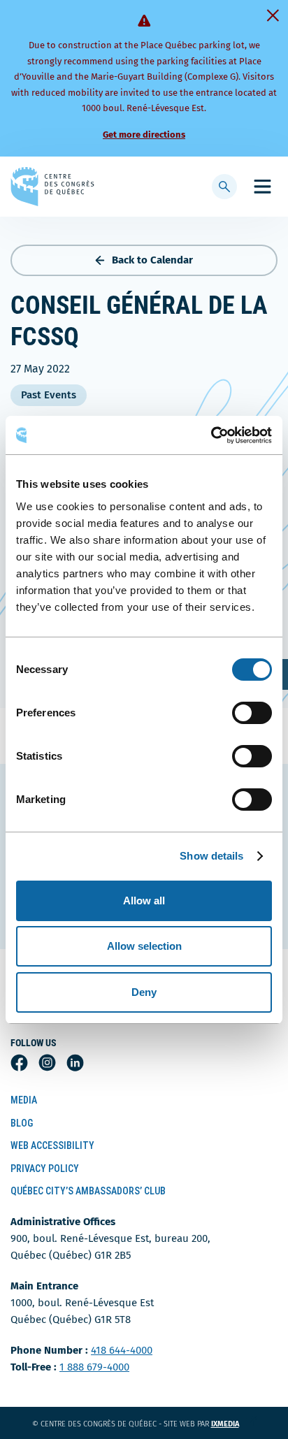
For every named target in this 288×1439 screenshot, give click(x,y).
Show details (211, 856)
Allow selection (144, 946)
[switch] (252, 713)
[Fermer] (272, 15)
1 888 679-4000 (94, 1367)
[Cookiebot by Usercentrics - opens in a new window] (211, 435)
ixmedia (234, 1424)
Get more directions (144, 134)
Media (23, 1100)
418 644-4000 (121, 1350)
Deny (144, 992)
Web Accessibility (52, 1145)
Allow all (144, 900)
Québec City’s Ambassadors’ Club (88, 1190)
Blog (21, 1123)
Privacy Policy (44, 1168)
